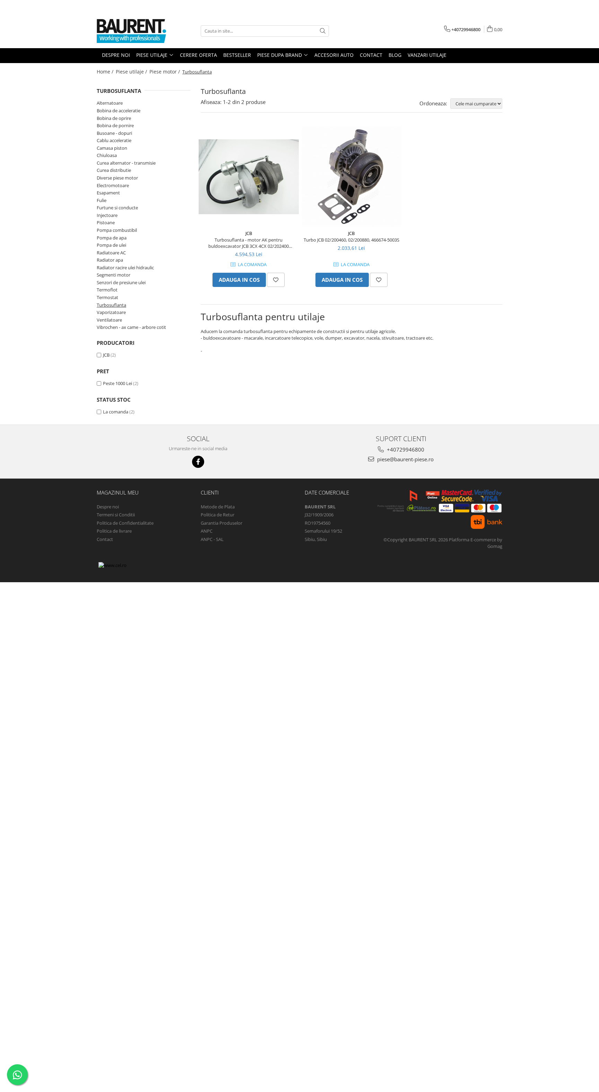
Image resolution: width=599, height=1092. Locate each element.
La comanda (115, 412)
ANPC (206, 531)
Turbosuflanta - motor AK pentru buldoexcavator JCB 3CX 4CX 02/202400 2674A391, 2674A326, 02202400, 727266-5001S (248, 243)
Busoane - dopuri (114, 133)
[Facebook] (198, 462)
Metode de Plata (218, 507)
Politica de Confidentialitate (125, 523)
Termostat (107, 297)
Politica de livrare (114, 531)
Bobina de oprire (114, 118)
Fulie (101, 200)
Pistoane (106, 222)
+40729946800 (404, 449)
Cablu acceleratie (114, 140)
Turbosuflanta (111, 305)
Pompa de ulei (111, 245)
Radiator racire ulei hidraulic (125, 267)
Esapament (108, 193)
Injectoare (107, 215)
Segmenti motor (113, 275)
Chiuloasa (107, 155)
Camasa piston (112, 148)
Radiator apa (110, 260)
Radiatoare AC (111, 253)
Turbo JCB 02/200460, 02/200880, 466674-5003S (351, 240)
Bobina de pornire (115, 125)
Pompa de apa (112, 238)
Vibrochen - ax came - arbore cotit (131, 327)
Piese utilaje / (132, 71)
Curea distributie (114, 170)
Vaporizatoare (111, 312)
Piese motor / (165, 71)
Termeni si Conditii (116, 515)
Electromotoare (113, 185)
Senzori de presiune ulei (121, 282)
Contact (105, 539)
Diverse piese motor (117, 178)
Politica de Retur (217, 515)
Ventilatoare (109, 320)
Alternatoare (110, 103)
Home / (106, 71)
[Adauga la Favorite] (276, 280)
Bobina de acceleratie (118, 110)
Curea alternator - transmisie (126, 163)
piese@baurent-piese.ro (405, 459)
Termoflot (107, 290)
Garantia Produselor (221, 523)
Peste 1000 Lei (117, 383)
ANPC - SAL (212, 539)
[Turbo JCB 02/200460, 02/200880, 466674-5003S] (352, 176)
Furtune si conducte (117, 207)
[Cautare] (322, 31)
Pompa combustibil (117, 230)
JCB (106, 355)
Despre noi (108, 507)
